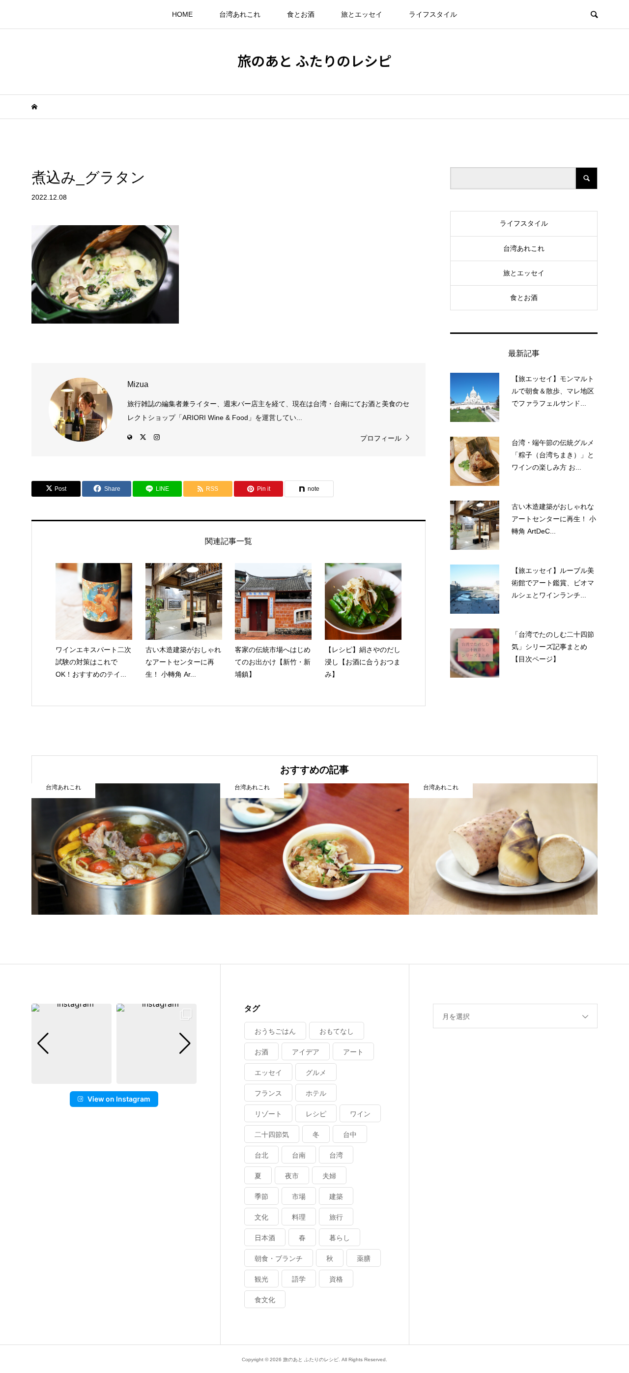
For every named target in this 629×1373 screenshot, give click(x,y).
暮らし (339, 1238)
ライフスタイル (433, 14)
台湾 (336, 1155)
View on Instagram (118, 1099)
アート (353, 1052)
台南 (299, 1155)
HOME (182, 14)
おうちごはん (275, 1031)
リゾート (268, 1114)
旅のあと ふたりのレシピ (314, 60)
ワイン (360, 1114)
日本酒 (265, 1238)
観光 (261, 1279)
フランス (268, 1093)
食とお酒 (300, 14)
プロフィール (380, 438)
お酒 (261, 1052)
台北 (261, 1155)
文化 (261, 1217)
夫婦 (329, 1176)
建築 (336, 1196)
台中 (350, 1134)
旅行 (336, 1217)
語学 (299, 1279)
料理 (299, 1217)
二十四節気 (272, 1134)
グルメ (316, 1072)
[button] (114, 1077)
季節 (261, 1196)
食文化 (265, 1300)
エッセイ (268, 1072)
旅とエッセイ (361, 14)
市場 (299, 1196)
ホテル (316, 1093)
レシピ (316, 1114)
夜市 (292, 1176)
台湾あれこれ (239, 14)
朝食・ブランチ (279, 1258)
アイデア (305, 1052)
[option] (125, 849)
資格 (336, 1279)
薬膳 (364, 1258)
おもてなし (336, 1031)
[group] (71, 1044)
